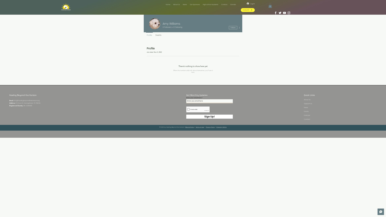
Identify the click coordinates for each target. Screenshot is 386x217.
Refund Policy (189, 127)
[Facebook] (275, 13)
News (306, 107)
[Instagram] (289, 13)
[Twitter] (280, 13)
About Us (307, 100)
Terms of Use (200, 127)
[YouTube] (284, 13)
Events (306, 111)
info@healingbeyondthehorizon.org (27, 100)
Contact (307, 119)
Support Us (308, 103)
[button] (270, 6)
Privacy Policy (210, 127)
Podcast (307, 115)
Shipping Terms (221, 127)
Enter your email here (194, 97)
